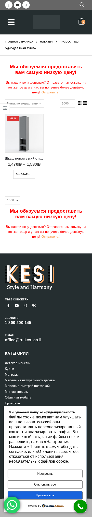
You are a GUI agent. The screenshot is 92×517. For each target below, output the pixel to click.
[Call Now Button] (80, 506)
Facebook (8, 305)
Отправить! (50, 92)
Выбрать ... (24, 174)
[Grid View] (79, 103)
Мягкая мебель (16, 392)
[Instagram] (26, 5)
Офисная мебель (18, 397)
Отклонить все (45, 484)
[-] (46, 22)
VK (34, 305)
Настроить (45, 473)
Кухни (9, 368)
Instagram (25, 305)
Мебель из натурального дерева (30, 380)
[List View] (85, 103)
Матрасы (11, 374)
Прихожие (12, 403)
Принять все (45, 495)
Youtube (17, 305)
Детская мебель (17, 363)
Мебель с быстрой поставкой (27, 386)
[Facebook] (9, 5)
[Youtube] (17, 5)
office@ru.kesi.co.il (23, 340)
